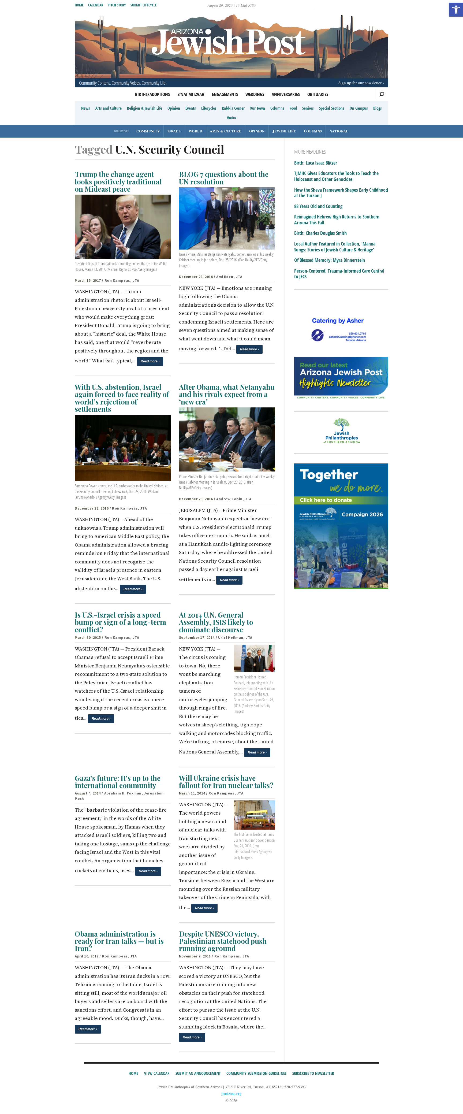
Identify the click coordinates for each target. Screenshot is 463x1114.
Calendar (95, 5)
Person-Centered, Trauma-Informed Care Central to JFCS (339, 274)
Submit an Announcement (198, 1073)
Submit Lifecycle (143, 5)
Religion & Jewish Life (144, 108)
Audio (231, 117)
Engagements (225, 94)
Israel (174, 130)
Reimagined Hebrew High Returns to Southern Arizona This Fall (336, 219)
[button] (456, 10)
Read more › (150, 361)
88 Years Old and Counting (318, 206)
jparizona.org (231, 1093)
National (339, 130)
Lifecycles (208, 108)
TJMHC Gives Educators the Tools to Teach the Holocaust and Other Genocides (336, 176)
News (85, 108)
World (195, 130)
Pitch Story (117, 5)
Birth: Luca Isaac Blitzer (315, 163)
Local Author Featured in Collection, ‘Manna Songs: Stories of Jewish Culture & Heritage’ (334, 246)
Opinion (173, 108)
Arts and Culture (108, 108)
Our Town (257, 108)
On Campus (359, 108)
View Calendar (157, 1073)
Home (79, 5)
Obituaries (317, 94)
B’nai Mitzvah (190, 94)
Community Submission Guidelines (256, 1073)
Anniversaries (286, 94)
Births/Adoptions (152, 94)
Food (293, 108)
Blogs (377, 108)
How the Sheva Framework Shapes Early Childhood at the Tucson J (341, 193)
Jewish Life (284, 130)
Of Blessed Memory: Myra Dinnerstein (329, 260)
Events (190, 108)
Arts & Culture (225, 130)
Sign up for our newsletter (360, 82)
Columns (277, 108)
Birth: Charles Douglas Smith (320, 233)
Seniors (308, 108)
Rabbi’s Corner (233, 108)
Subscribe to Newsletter (313, 1073)
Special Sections (331, 108)
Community (148, 130)
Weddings (254, 94)
